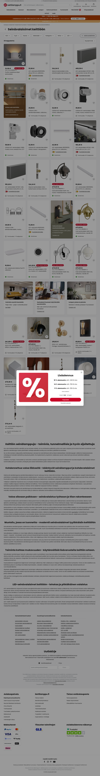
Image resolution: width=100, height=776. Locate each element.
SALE (66, 395)
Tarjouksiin (65, 400)
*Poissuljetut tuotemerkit (66, 403)
